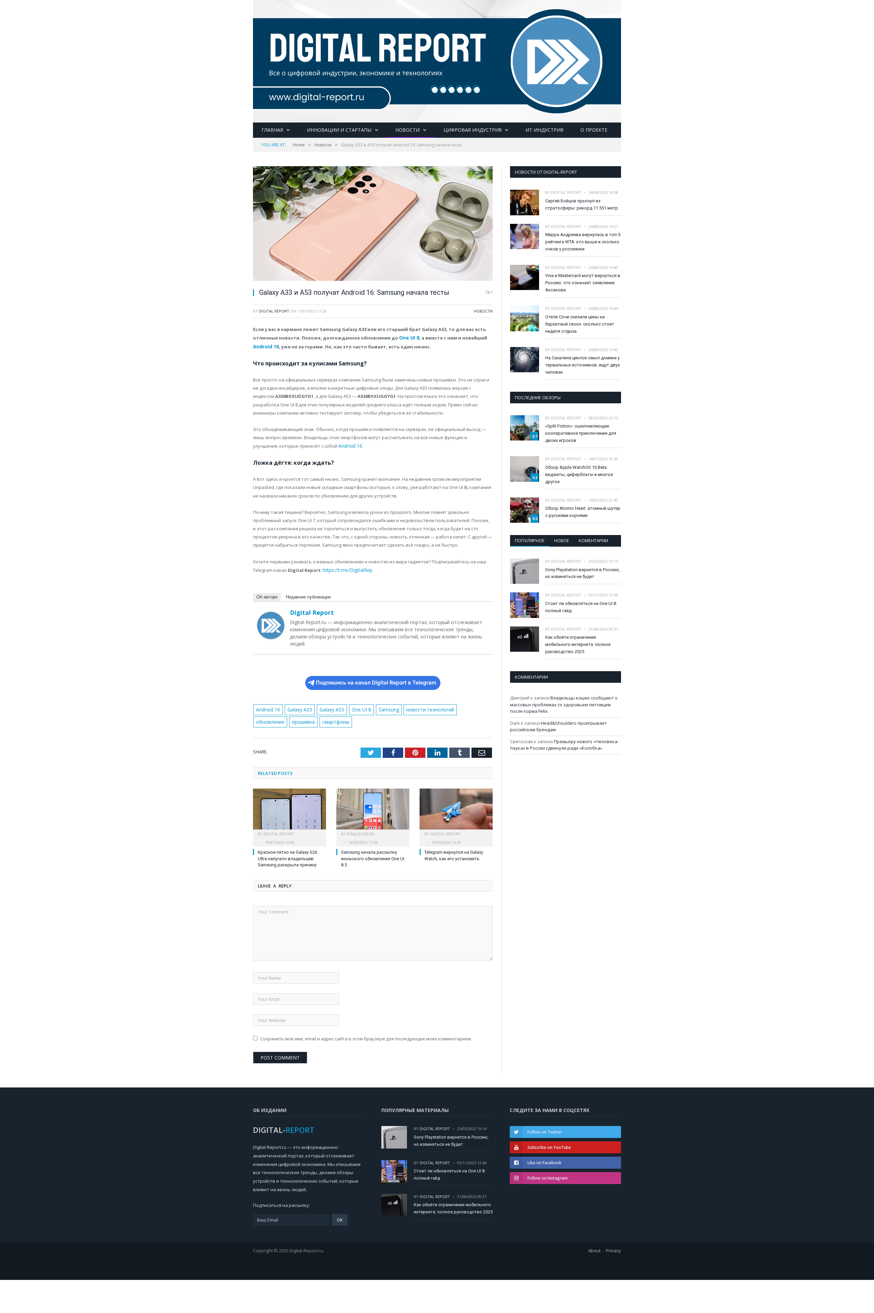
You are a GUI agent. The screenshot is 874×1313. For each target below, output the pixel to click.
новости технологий (420, 707)
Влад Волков (360, 830)
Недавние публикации (308, 594)
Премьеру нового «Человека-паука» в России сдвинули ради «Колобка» (564, 744)
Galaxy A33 (297, 707)
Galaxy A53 (327, 707)
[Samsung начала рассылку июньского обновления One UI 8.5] (372, 809)
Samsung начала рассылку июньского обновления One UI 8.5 (372, 855)
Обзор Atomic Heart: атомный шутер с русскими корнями (582, 512)
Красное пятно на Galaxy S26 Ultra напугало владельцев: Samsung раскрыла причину (287, 855)
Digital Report (274, 311)
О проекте (593, 130)
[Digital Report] (437, 60)
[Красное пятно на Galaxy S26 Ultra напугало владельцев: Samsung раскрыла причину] (289, 809)
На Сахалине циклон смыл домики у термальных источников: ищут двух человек (582, 365)
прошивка (267, 719)
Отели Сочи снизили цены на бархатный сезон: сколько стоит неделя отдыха (579, 324)
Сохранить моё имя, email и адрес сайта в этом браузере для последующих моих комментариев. (366, 1035)
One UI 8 (408, 337)
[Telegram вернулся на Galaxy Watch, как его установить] (456, 809)
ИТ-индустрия (544, 130)
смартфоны (298, 719)
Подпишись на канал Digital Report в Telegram (376, 680)
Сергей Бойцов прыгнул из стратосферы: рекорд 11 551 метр (581, 204)
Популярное (530, 540)
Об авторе (267, 594)
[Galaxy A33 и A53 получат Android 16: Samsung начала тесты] (373, 224)
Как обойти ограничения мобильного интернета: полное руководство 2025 (577, 644)
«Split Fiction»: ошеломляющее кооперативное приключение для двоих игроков (580, 433)
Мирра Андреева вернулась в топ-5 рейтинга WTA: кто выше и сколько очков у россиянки (582, 241)
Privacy (613, 1247)
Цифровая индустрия (472, 130)
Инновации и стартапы (339, 130)
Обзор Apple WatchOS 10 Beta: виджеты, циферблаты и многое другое (579, 474)
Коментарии (593, 540)
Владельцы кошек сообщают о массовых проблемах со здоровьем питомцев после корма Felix (564, 704)
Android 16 (265, 346)
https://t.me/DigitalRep (346, 568)
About (594, 1247)
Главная (272, 130)
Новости (407, 130)
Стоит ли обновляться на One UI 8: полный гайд (581, 607)
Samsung (381, 707)
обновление (463, 707)
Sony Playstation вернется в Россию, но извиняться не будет (582, 573)
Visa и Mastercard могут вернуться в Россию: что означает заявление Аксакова (582, 282)
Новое (561, 540)
